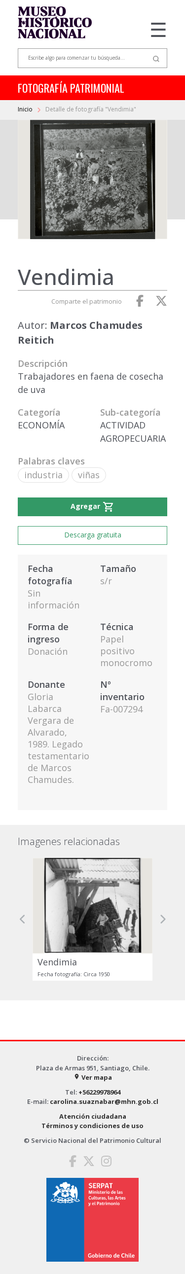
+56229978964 (99, 1092)
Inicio (26, 109)
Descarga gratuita (92, 534)
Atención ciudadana (92, 1116)
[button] (23, 919)
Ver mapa (93, 1077)
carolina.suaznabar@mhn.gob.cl (104, 1101)
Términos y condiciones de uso (92, 1125)
